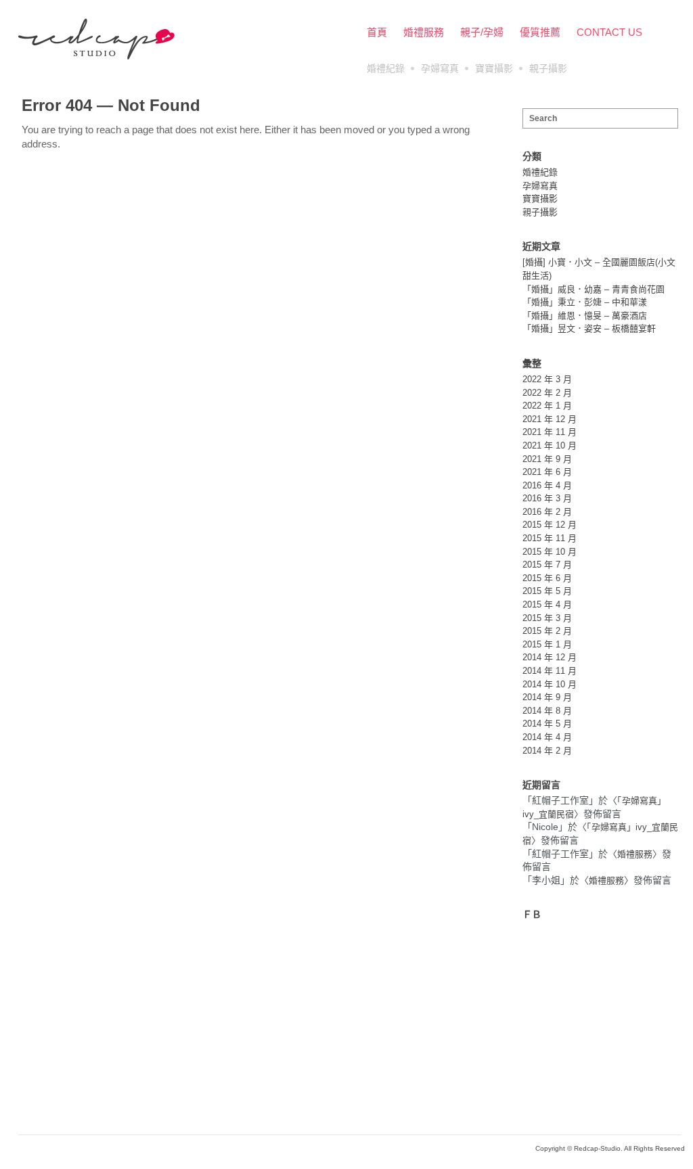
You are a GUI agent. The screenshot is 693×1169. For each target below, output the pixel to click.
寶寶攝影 (494, 68)
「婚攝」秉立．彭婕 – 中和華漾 (584, 302)
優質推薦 (540, 32)
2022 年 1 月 (547, 405)
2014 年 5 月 (547, 723)
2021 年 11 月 (549, 432)
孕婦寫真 (440, 68)
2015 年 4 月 (547, 604)
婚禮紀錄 (386, 68)
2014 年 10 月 (549, 684)
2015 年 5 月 (547, 591)
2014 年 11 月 (549, 671)
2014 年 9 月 (547, 697)
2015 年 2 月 (547, 631)
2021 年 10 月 (549, 445)
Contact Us (609, 32)
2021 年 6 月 (547, 472)
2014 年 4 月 (547, 737)
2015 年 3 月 (547, 618)
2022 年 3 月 (547, 379)
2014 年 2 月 (547, 751)
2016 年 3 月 (547, 498)
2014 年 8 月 (547, 711)
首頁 (377, 32)
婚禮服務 (423, 32)
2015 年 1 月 (547, 644)
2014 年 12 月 (549, 657)
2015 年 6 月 (547, 578)
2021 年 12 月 (549, 419)
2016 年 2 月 (547, 512)
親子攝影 (548, 68)
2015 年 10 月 (549, 552)
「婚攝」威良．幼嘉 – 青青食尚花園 (593, 289)
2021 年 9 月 (547, 459)
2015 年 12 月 (549, 525)
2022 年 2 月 (547, 393)
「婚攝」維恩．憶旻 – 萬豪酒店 (584, 316)
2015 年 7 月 (547, 564)
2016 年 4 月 (547, 485)
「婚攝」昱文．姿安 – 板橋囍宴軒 (589, 328)
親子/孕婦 (482, 32)
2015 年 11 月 (549, 538)
